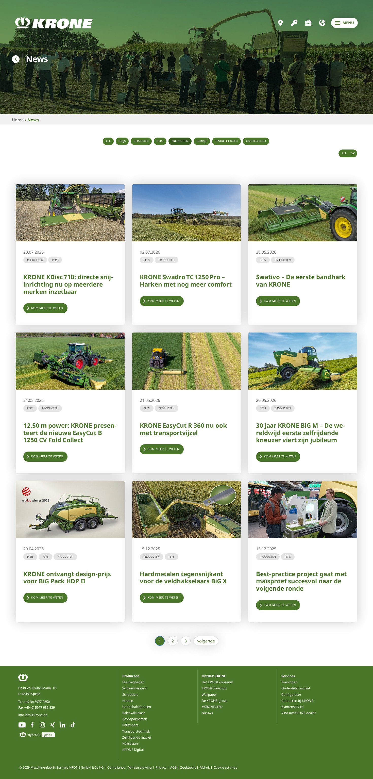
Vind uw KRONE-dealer (298, 712)
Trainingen (289, 682)
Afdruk (205, 767)
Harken (127, 700)
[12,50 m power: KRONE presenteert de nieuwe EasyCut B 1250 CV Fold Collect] (70, 361)
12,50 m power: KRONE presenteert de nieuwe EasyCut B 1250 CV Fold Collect (69, 432)
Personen (141, 141)
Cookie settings (225, 767)
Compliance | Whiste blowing (129, 767)
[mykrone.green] (294, 23)
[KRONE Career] (308, 23)
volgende (206, 641)
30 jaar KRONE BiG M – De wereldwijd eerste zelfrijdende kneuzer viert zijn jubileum (300, 432)
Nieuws (207, 712)
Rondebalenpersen (136, 706)
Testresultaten (226, 141)
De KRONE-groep (215, 700)
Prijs (122, 141)
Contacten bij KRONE (297, 700)
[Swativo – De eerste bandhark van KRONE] (302, 212)
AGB (173, 767)
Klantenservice (292, 706)
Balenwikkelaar (133, 712)
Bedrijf (202, 141)
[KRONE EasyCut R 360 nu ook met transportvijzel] (186, 361)
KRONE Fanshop (214, 688)
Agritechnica (256, 141)
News (33, 120)
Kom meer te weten (47, 308)
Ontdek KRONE (214, 676)
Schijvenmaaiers (134, 688)
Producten (180, 141)
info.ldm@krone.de (32, 714)
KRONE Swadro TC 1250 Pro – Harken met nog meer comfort (186, 280)
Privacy (161, 767)
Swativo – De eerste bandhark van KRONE (301, 280)
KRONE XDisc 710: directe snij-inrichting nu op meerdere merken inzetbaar (68, 284)
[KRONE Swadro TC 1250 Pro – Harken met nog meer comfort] (186, 212)
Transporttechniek (136, 731)
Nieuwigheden (133, 682)
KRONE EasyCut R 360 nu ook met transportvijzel (183, 429)
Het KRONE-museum (217, 682)
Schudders (130, 694)
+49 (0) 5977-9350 (37, 701)
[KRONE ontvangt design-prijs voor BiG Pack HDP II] (70, 509)
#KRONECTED (212, 706)
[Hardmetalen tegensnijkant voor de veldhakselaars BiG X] (186, 509)
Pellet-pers (130, 725)
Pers (160, 141)
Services (288, 676)
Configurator (291, 694)
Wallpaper (209, 694)
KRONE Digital (133, 749)
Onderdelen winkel (295, 688)
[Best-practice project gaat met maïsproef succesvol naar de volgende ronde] (302, 509)
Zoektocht (188, 767)
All (108, 141)
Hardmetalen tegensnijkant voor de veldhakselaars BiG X (183, 577)
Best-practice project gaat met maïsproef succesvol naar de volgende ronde (301, 581)
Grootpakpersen (134, 719)
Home (18, 120)
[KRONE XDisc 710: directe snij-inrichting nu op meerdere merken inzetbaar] (70, 212)
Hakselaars (130, 743)
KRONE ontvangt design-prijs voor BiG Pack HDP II (67, 577)
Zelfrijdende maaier (136, 737)
